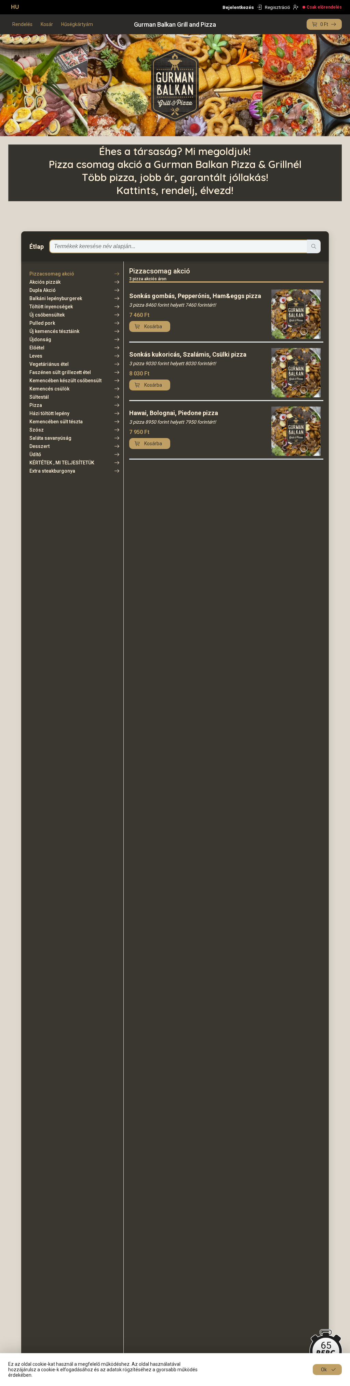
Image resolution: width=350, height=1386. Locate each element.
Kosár (47, 24)
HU (15, 7)
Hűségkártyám (77, 24)
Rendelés (22, 24)
